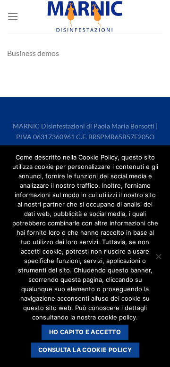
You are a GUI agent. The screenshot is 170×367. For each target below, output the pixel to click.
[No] (158, 259)
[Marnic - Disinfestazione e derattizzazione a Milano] (85, 16)
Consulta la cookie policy (85, 349)
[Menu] (12, 16)
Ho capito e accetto (85, 331)
